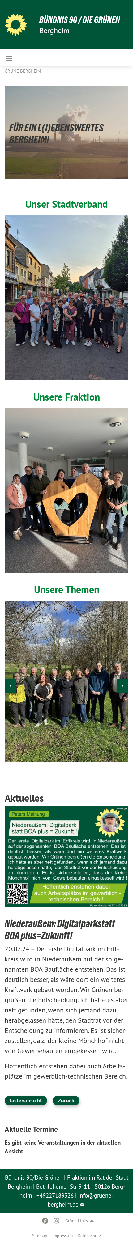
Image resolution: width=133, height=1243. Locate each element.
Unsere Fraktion (66, 396)
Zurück (66, 1100)
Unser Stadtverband (66, 203)
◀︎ (10, 686)
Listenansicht (26, 1100)
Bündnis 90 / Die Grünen (79, 20)
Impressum (62, 1235)
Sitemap (39, 1235)
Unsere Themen (66, 589)
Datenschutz (89, 1235)
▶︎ (122, 686)
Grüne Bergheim (23, 71)
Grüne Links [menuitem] (76, 1221)
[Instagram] (56, 1220)
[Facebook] (45, 1220)
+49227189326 (55, 1195)
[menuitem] (39, 1235)
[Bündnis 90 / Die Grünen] (16, 25)
